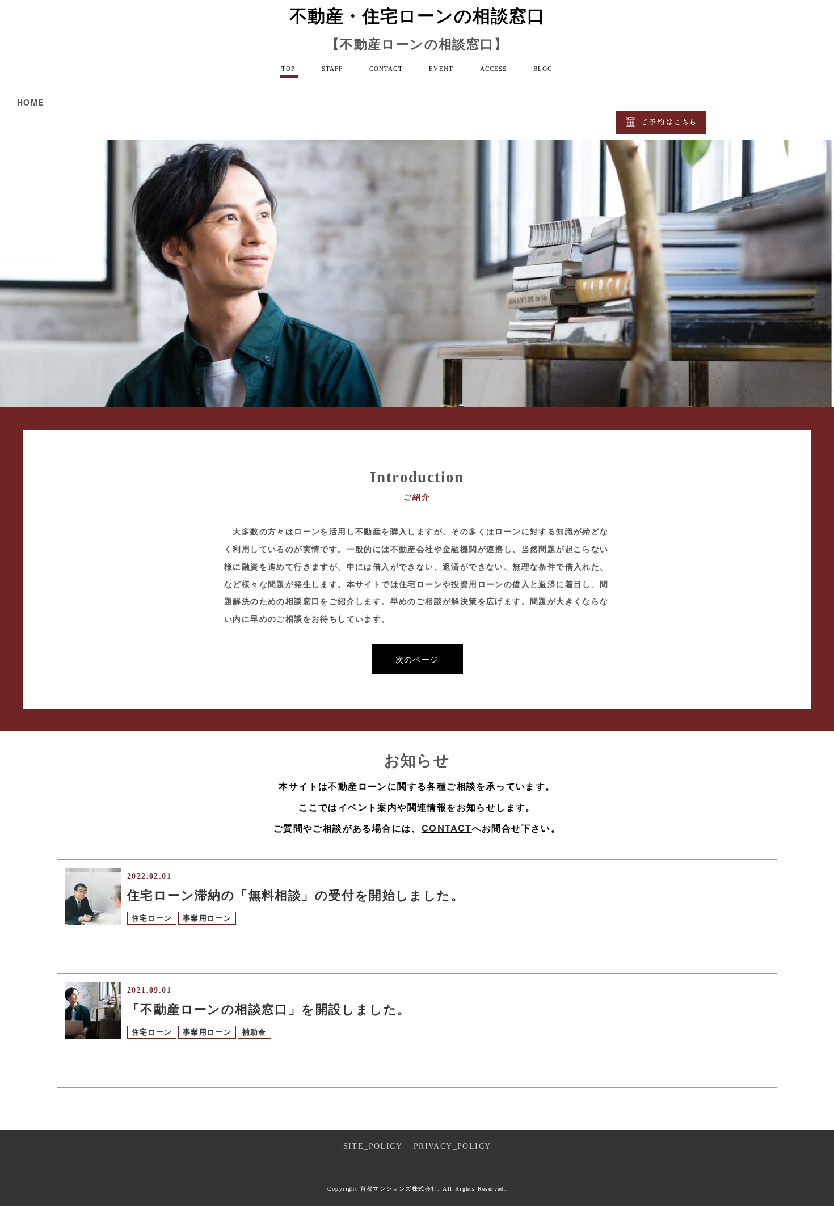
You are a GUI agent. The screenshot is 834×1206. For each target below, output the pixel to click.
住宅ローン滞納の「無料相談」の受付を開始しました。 (295, 895)
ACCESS (493, 68)
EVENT (441, 68)
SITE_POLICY (372, 1146)
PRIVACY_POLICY (452, 1146)
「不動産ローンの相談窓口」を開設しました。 (268, 1009)
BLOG (543, 68)
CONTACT (386, 68)
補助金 (254, 1032)
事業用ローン (207, 918)
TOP (288, 68)
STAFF (332, 68)
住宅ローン (152, 918)
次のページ (417, 659)
